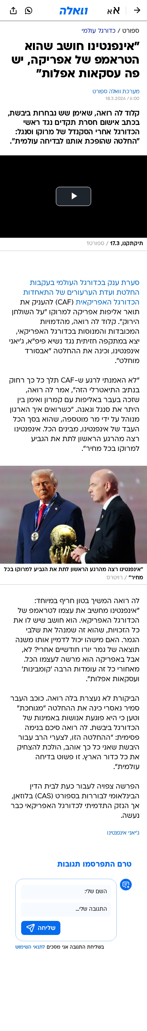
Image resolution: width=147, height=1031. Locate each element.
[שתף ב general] (13, 10)
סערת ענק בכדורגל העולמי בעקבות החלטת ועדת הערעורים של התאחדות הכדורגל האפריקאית (81, 293)
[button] (113, 10)
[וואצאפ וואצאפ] (29, 10)
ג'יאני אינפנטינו (123, 833)
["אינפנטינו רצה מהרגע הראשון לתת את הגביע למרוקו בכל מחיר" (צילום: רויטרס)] (73, 525)
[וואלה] (74, 10)
